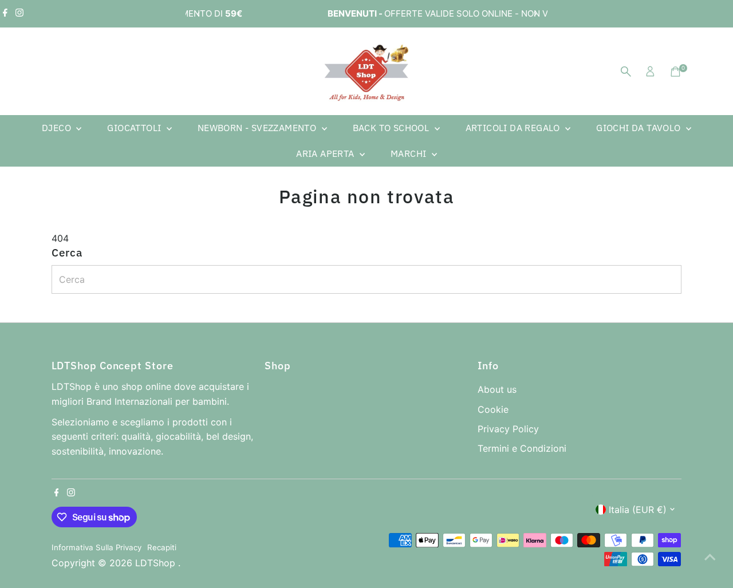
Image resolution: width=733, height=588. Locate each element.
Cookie (493, 409)
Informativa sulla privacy (96, 547)
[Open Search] (626, 71)
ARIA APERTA (326, 153)
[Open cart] (675, 71)
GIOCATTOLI (135, 127)
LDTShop (156, 563)
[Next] (534, 14)
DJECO (57, 127)
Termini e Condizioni (522, 448)
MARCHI (410, 153)
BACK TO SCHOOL (392, 127)
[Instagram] (19, 13)
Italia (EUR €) (638, 509)
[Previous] (198, 14)
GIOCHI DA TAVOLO (639, 127)
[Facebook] (5, 13)
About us (497, 389)
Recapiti (161, 547)
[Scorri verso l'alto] (710, 556)
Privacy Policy (508, 429)
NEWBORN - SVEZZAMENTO (258, 127)
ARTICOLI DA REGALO (514, 127)
